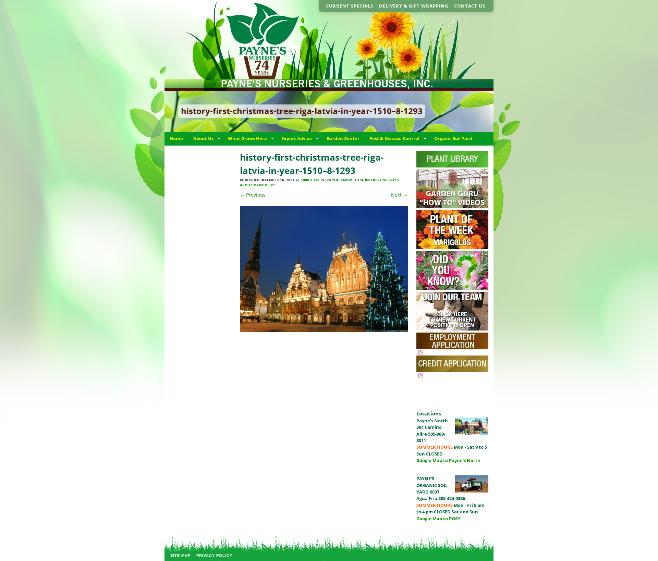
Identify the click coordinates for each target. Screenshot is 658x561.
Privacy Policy (214, 555)
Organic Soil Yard (453, 138)
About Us (203, 138)
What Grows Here (247, 138)
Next (399, 194)
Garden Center (343, 138)
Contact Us (469, 6)
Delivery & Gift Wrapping (413, 6)
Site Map (180, 555)
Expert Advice (296, 138)
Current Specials (349, 6)
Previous (253, 194)
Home (176, 138)
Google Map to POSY (438, 518)
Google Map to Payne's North (448, 460)
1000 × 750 (310, 179)
